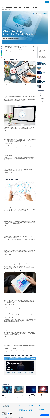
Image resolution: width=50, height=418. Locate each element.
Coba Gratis (30, 410)
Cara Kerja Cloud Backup (42, 52)
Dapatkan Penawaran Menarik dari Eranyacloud (42, 57)
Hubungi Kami (30, 409)
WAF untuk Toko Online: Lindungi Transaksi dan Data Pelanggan (19, 395)
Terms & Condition (41, 409)
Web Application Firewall (21, 409)
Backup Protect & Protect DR (22, 410)
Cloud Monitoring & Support (22, 411)
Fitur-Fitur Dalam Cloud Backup (42, 51)
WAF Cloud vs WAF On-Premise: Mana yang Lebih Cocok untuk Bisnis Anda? (30, 395)
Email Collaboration (21, 408)
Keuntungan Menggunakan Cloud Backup (42, 55)
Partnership (30, 411)
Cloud (8, 4)
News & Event (41, 408)
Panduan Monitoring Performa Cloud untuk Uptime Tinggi (43, 395)
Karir (29, 408)
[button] (38, 2)
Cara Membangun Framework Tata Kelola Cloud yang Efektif (7, 395)
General (42, 85)
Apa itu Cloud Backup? (42, 49)
